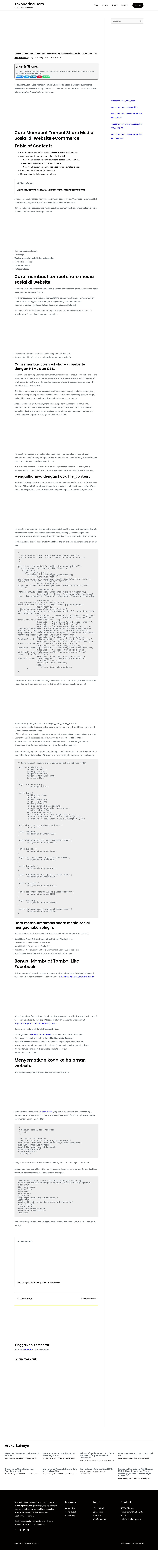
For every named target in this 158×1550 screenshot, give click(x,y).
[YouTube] (28, 1530)
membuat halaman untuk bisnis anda (77, 977)
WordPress (98, 1515)
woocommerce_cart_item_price (135, 1454)
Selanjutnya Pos (89, 1299)
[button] (137, 5)
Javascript (98, 1512)
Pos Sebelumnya (23, 1299)
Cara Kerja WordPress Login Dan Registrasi (20, 1470)
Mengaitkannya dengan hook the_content (42, 163)
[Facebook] (15, 1530)
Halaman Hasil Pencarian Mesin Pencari (22, 1454)
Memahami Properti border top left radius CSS (60, 1470)
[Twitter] (24, 1530)
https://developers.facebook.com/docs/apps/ (35, 1023)
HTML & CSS (98, 1508)
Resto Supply (71, 1512)
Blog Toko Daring (22, 57)
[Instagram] (20, 1530)
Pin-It (39, 77)
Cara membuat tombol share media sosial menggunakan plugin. (51, 167)
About (114, 5)
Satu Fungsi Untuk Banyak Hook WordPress (38, 1282)
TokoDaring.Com (29, 4)
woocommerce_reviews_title (124, 107)
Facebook (19, 77)
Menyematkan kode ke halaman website (38, 174)
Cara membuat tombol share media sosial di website (43, 156)
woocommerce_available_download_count (59, 1454)
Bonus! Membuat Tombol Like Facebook (37, 170)
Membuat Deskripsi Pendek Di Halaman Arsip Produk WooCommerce (51, 189)
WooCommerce (99, 1519)
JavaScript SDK (46, 1112)
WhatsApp (46, 77)
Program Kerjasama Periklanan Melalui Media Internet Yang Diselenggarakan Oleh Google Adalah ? (135, 1472)
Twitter (26, 77)
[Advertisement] (56, 33)
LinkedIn (33, 77)
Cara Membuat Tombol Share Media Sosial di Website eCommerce (49, 152)
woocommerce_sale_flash (123, 101)
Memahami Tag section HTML (96, 1469)
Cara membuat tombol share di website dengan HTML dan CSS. (51, 160)
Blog (96, 5)
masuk (28, 1349)
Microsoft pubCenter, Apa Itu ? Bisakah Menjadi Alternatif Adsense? (97, 1455)
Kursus (105, 5)
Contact (124, 5)
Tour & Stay (70, 1515)
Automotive (70, 1508)
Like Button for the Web (41, 1034)
